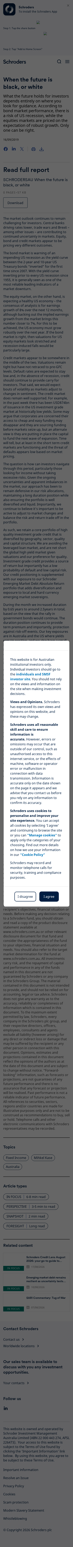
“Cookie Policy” (32, 854)
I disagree (25, 896)
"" (42, 835)
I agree (49, 896)
